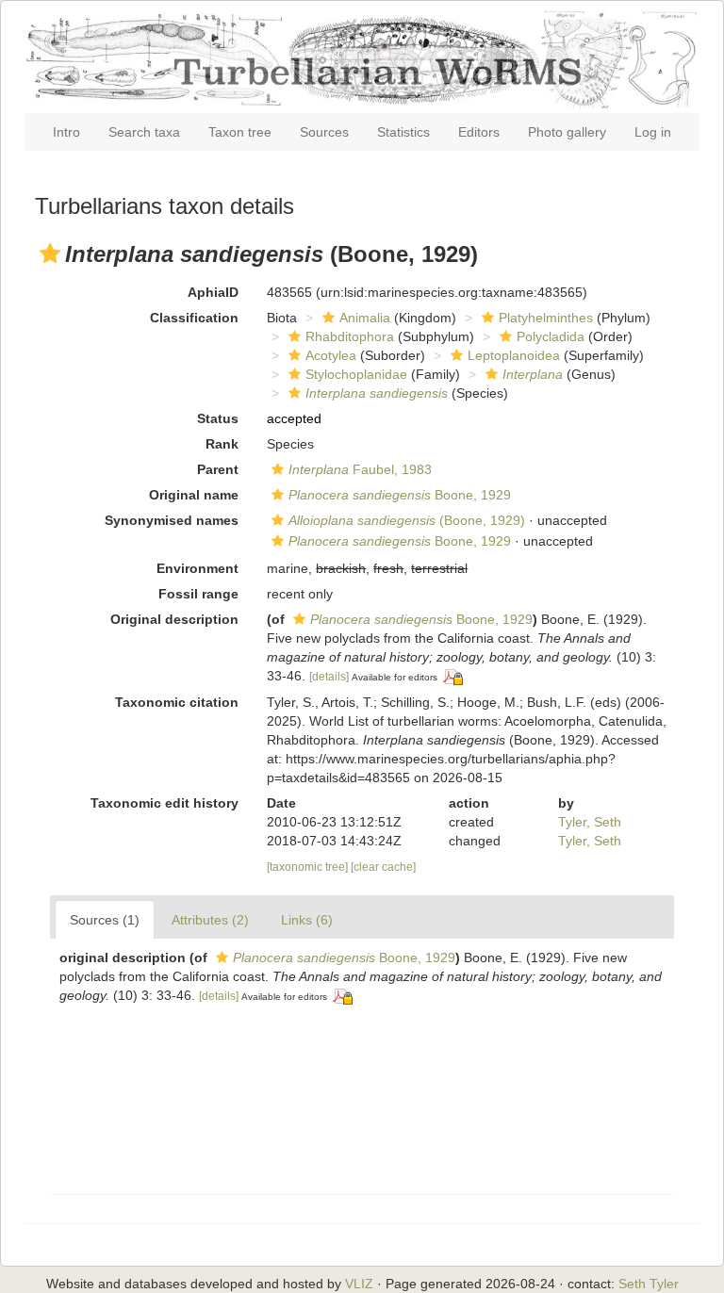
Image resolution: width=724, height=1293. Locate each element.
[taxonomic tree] (309, 867)
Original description (174, 619)
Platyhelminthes (546, 317)
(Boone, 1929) (406, 520)
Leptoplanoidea (514, 355)
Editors (479, 131)
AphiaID (213, 292)
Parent (218, 469)
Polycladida (550, 336)
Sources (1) (105, 919)
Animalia (364, 317)
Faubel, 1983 (360, 469)
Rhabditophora (349, 336)
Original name (194, 494)
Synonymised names (172, 520)
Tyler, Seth (589, 821)
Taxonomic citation (177, 702)
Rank (222, 443)
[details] (329, 676)
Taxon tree (240, 131)
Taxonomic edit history (164, 802)
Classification (194, 317)
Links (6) (307, 919)
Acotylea (330, 355)
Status (218, 418)
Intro (66, 131)
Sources (324, 131)
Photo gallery (567, 131)
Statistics (403, 131)
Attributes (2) (210, 919)
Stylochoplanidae (356, 374)
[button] (50, 253)
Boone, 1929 (399, 494)
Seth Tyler (648, 1283)
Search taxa (144, 131)
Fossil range (198, 593)
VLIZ (359, 1283)
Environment (197, 568)
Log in (652, 131)
